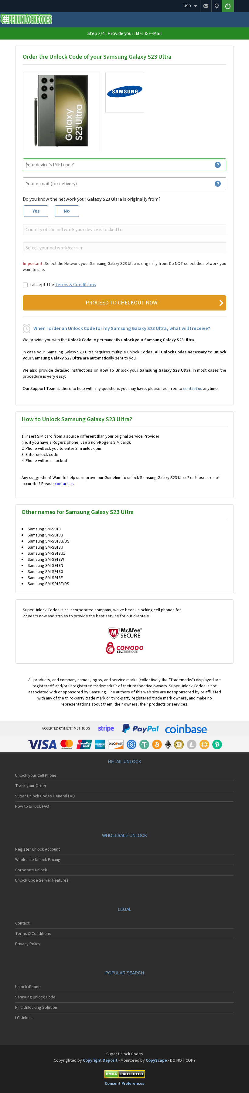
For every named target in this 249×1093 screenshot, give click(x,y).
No (67, 211)
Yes (35, 211)
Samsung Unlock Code (35, 997)
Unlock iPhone (28, 987)
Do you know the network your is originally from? (92, 199)
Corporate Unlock (31, 870)
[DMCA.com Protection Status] (124, 1075)
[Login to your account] (228, 6)
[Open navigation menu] (6, 21)
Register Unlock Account (37, 849)
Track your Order (30, 786)
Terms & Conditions (75, 284)
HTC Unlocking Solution (36, 1008)
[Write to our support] (205, 6)
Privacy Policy (27, 944)
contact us (192, 389)
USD (187, 6)
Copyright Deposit (100, 1060)
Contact (22, 923)
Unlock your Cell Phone (35, 775)
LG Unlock (24, 1018)
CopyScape (156, 1060)
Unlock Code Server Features (42, 880)
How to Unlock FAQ (32, 806)
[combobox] (124, 229)
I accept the (62, 284)
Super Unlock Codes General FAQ (45, 796)
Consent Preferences (124, 1084)
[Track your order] (216, 6)
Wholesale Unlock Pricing (37, 860)
